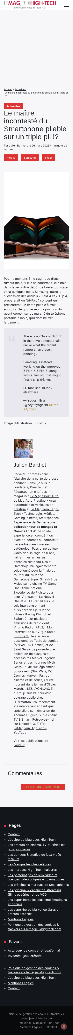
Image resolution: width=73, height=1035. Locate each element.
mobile (11, 157)
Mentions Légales (20, 919)
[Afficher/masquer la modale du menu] (66, 5)
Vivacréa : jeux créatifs (24, 956)
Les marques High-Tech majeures (32, 870)
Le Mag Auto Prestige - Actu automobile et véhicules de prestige (35, 505)
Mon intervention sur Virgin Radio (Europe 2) (34, 631)
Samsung (30, 157)
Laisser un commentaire (43, 786)
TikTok (42, 724)
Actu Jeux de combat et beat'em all (34, 950)
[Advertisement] (36, 36)
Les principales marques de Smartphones (38, 885)
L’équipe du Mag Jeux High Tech (31, 839)
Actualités (13, 106)
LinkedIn (25, 724)
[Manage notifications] (64, 1026)
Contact (14, 834)
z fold (48, 157)
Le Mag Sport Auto (44, 496)
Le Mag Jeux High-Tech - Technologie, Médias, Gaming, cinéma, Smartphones (36, 513)
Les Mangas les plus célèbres (29, 864)
